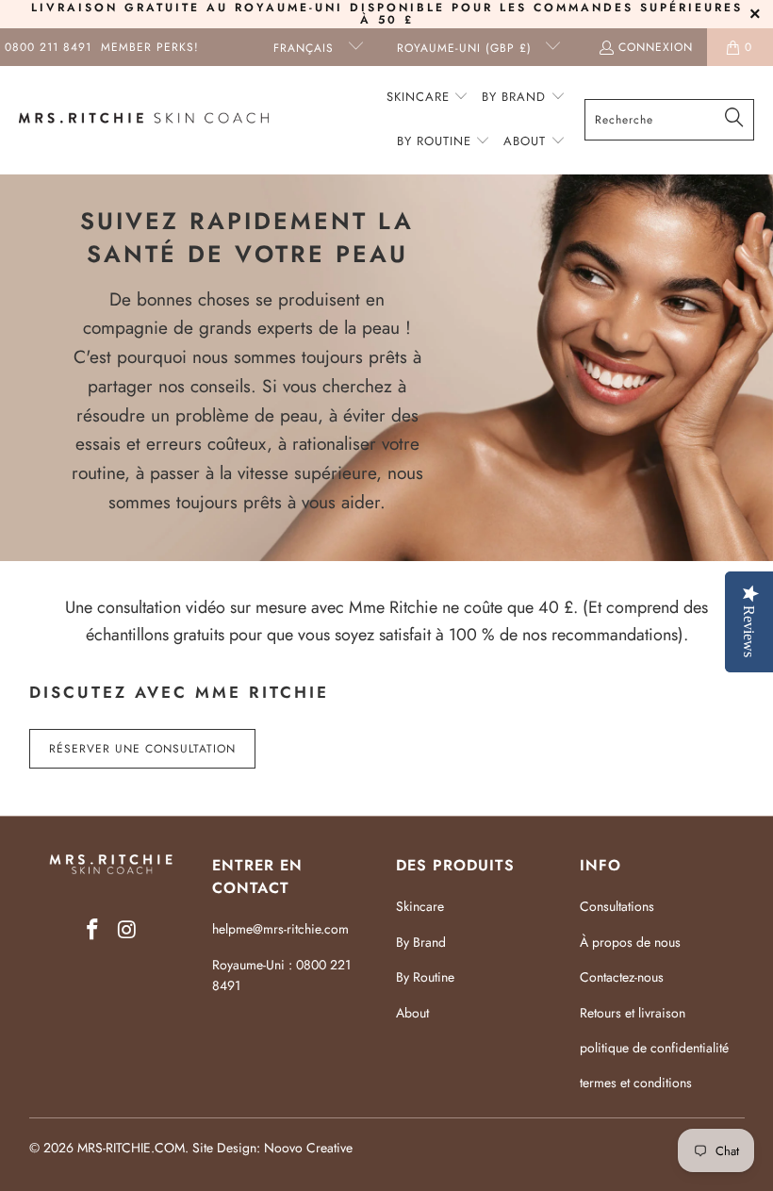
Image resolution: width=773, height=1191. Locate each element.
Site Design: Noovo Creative (272, 1147)
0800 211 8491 (48, 47)
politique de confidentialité (654, 1047)
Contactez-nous (622, 977)
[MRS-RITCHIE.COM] (144, 119)
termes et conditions (636, 1082)
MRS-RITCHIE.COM (131, 1147)
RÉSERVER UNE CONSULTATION (142, 748)
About (412, 1012)
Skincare (420, 906)
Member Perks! (150, 47)
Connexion (655, 47)
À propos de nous (630, 942)
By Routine (425, 977)
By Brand (421, 942)
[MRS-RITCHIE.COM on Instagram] (127, 930)
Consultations (617, 906)
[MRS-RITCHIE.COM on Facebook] (93, 930)
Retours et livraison (632, 1012)
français (305, 48)
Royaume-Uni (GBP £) (466, 48)
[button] (427, 97)
